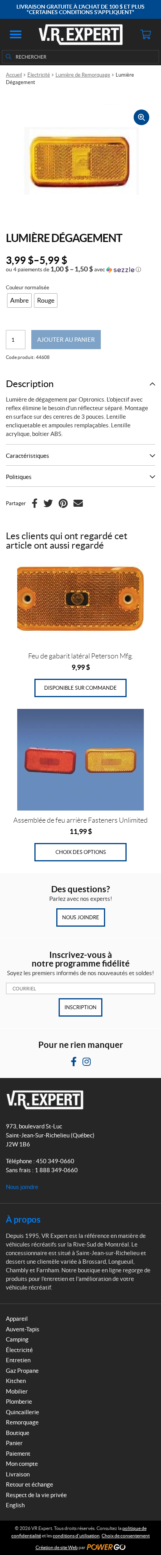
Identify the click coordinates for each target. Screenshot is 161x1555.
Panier (14, 1443)
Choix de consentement (126, 1535)
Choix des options (80, 852)
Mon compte (22, 1463)
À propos (23, 1219)
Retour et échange (29, 1484)
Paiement (18, 1453)
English (15, 1505)
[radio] (19, 300)
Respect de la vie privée (36, 1495)
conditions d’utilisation (76, 1535)
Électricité (38, 75)
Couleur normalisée (27, 287)
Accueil (14, 75)
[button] (15, 34)
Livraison (18, 1474)
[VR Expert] (80, 34)
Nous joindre (80, 917)
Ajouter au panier (66, 339)
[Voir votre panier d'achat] (145, 34)
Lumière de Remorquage (82, 75)
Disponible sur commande (80, 688)
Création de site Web (57, 1547)
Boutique (17, 1432)
